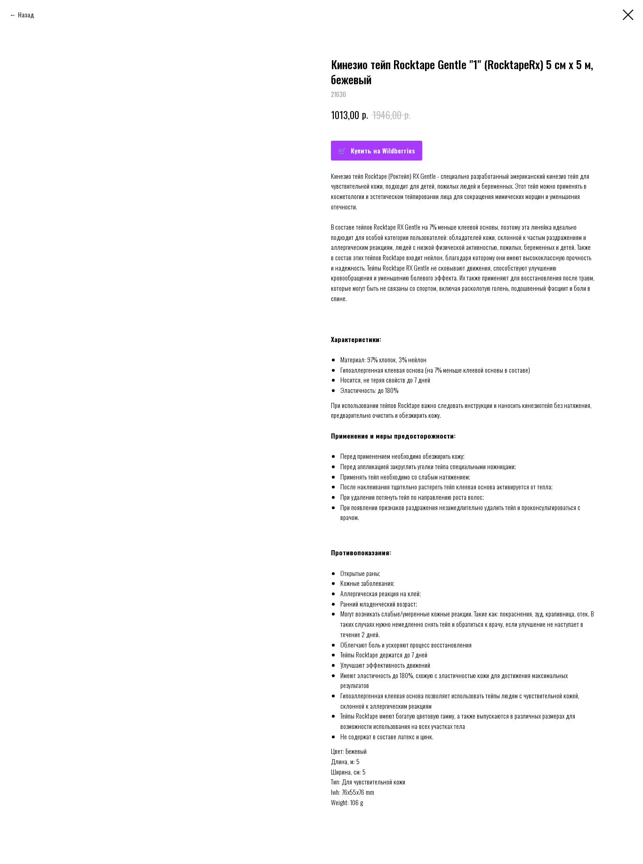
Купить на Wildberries (383, 150)
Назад (26, 14)
